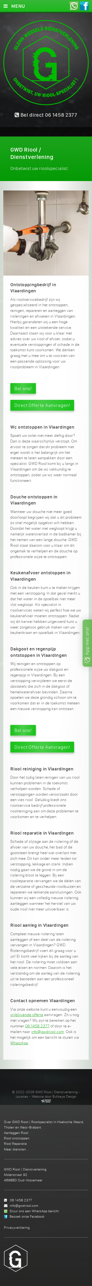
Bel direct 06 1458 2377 (48, 114)
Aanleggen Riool (16, 1132)
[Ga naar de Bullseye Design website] (46, 1101)
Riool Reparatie (15, 1143)
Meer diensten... (16, 1149)
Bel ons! (23, 388)
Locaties (22, 1096)
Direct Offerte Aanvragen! (42, 405)
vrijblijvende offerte (26, 1014)
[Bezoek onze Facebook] (84, 6)
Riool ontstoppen (16, 1138)
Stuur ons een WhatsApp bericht (34, 1211)
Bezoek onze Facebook (27, 1216)
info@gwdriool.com (47, 1031)
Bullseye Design (64, 1096)
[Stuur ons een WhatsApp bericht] (74, 6)
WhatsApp (19, 1043)
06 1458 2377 (37, 1026)
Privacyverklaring (17, 1227)
